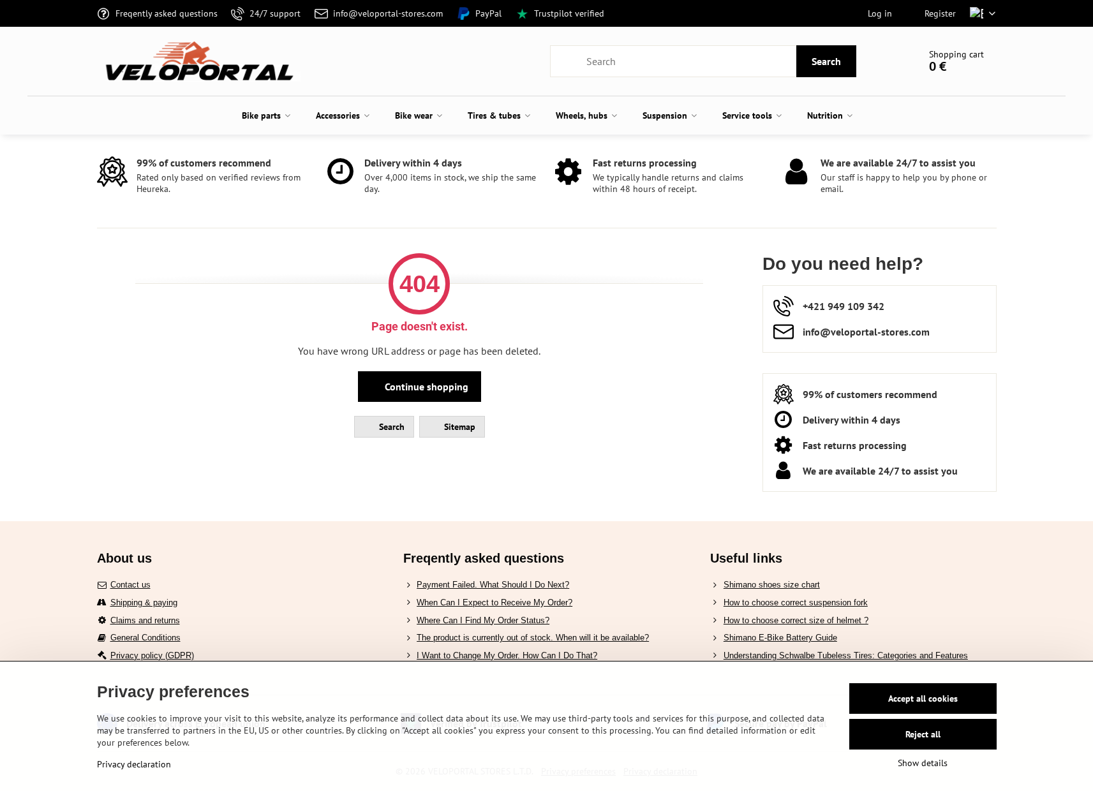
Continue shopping (425, 386)
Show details (923, 763)
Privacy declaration (134, 764)
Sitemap (458, 426)
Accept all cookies (923, 698)
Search (826, 61)
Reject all (923, 734)
